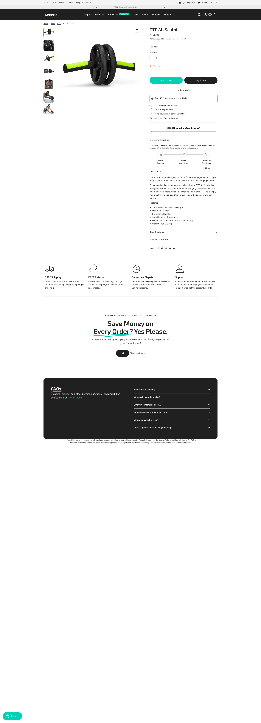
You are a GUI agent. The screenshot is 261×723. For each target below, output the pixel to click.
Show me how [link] (136, 353)
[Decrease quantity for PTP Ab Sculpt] (152, 58)
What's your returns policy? (147, 404)
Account (62, 3)
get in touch (75, 397)
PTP (59, 23)
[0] (215, 14)
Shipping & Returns (159, 239)
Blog (78, 3)
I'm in (122, 353)
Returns (46, 3)
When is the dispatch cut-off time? (151, 412)
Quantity (153, 52)
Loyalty (71, 3)
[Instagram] (183, 2)
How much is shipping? (145, 389)
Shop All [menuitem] (168, 14)
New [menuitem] (135, 14)
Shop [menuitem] (85, 14)
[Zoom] (137, 30)
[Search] (199, 14)
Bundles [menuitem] (112, 14)
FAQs (54, 3)
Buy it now (201, 80)
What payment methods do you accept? (153, 427)
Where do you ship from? (146, 420)
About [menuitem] (145, 14)
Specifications (157, 232)
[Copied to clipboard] (173, 248)
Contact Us (86, 3)
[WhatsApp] (170, 248)
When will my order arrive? (147, 397)
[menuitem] (47, 2)
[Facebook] (180, 2)
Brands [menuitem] (98, 14)
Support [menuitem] (156, 14)
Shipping (164, 39)
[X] (162, 248)
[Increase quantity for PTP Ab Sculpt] (161, 58)
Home (46, 23)
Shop (53, 23)
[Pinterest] (166, 248)
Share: (152, 248)
